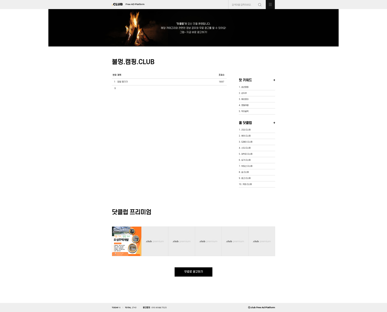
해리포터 (245, 99)
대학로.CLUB (246, 154)
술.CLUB (245, 172)
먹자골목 (245, 111)
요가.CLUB (246, 160)
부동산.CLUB (246, 166)
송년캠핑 (245, 87)
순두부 (244, 93)
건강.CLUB (246, 130)
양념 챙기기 (122, 82)
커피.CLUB (247, 184)
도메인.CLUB (246, 142)
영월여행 (245, 105)
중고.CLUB (246, 178)
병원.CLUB (246, 136)
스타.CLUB (246, 148)
